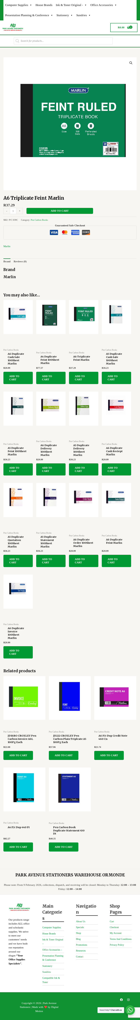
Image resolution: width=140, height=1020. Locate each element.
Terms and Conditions (120, 939)
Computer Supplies (16, 5)
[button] (131, 63)
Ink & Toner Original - (69, 5)
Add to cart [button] (14, 378)
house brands (44, 5)
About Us (80, 921)
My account (116, 933)
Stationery (63, 15)
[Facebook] (121, 999)
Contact (79, 956)
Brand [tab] (6, 261)
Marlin (6, 246)
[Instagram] (128, 999)
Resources (81, 950)
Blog (78, 939)
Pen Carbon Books (39, 220)
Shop (78, 933)
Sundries (81, 15)
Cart (112, 921)
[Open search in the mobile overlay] (63, 41)
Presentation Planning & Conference (27, 15)
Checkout (114, 927)
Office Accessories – (52, 950)
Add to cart (60, 210)
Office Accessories (101, 5)
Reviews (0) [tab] (20, 261)
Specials (80, 927)
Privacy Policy (117, 945)
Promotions (81, 945)
